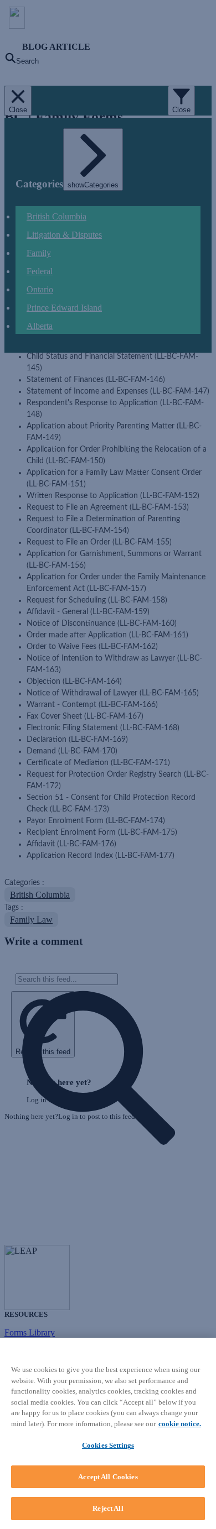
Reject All (107, 1508)
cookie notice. (179, 1424)
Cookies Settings (108, 1445)
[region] (108, 1433)
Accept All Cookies (107, 1477)
